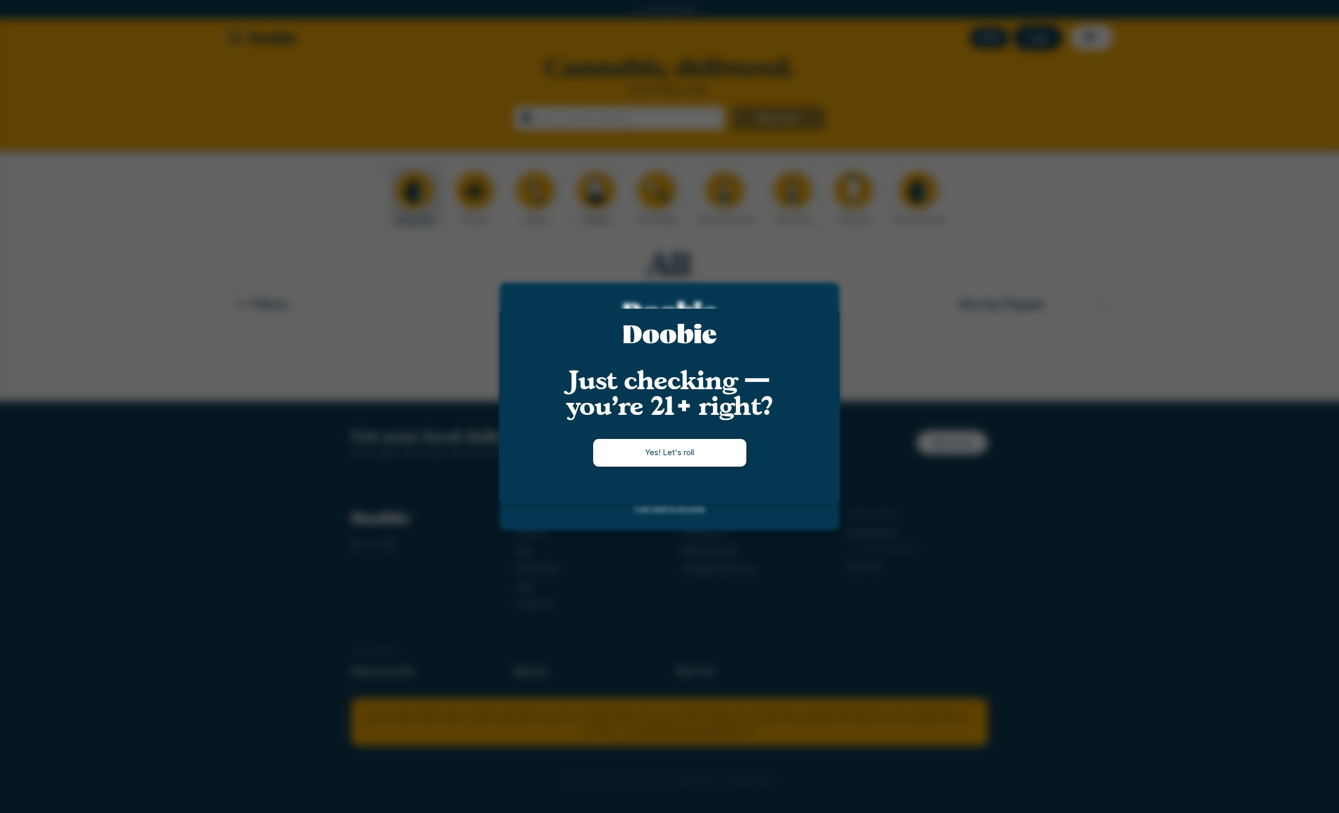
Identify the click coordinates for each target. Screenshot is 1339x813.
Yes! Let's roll (669, 452)
